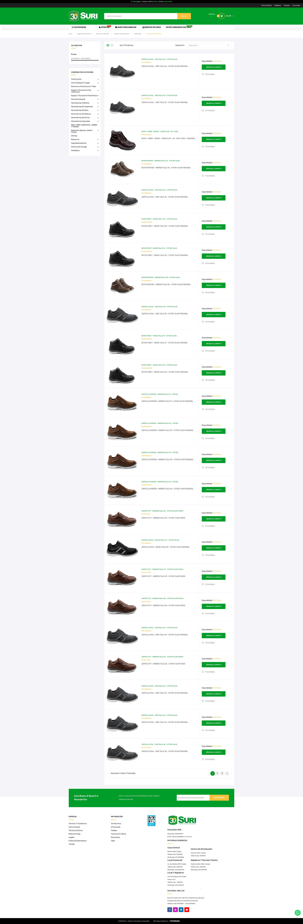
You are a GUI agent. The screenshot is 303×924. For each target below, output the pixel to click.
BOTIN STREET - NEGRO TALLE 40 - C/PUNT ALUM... (160, 365)
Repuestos (75, 140)
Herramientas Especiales (80, 121)
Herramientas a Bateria (80, 103)
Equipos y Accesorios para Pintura (84, 96)
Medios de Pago (74, 834)
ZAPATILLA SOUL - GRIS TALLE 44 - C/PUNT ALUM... (160, 628)
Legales (71, 837)
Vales (113, 841)
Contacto (287, 5)
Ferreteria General (78, 99)
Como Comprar (74, 827)
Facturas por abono (118, 834)
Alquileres (277, 5)
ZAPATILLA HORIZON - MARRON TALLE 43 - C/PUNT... (160, 452)
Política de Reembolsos (78, 841)
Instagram (175, 909)
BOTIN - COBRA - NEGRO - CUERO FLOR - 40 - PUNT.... (160, 131)
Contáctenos (116, 824)
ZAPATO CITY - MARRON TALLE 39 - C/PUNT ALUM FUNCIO (162, 569)
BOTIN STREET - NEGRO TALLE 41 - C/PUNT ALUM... (160, 336)
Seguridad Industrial (78, 143)
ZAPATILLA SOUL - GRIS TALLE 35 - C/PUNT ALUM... (160, 95)
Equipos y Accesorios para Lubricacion (81, 91)
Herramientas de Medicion (81, 114)
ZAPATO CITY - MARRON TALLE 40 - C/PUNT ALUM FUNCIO (162, 511)
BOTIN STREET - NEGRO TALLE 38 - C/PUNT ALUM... (160, 219)
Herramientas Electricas (80, 118)
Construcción (76, 79)
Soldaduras (75, 151)
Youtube (186, 909)
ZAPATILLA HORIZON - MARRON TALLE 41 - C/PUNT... (160, 394)
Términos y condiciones (78, 824)
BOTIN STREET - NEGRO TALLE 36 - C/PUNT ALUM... (160, 248)
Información (115, 827)
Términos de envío (76, 830)
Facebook (169, 909)
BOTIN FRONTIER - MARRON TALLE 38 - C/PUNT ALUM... (161, 277)
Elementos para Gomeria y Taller (83, 87)
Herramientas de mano (79, 110)
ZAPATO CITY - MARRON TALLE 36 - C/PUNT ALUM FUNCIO (162, 657)
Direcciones (115, 837)
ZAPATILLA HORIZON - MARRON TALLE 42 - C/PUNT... (160, 423)
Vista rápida (210, 74)
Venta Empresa (266, 5)
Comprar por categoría (82, 72)
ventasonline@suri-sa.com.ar (182, 836)
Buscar (184, 16)
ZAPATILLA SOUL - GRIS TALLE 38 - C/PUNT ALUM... (160, 307)
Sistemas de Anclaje (79, 147)
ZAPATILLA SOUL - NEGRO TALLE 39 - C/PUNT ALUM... (161, 540)
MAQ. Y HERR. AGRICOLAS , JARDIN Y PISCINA (84, 126)
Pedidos (114, 830)
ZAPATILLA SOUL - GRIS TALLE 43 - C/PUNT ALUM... (160, 686)
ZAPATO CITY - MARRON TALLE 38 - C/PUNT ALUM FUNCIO (162, 598)
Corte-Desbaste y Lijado (80, 83)
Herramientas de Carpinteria (82, 107)
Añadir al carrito (213, 67)
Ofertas (74, 136)
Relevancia (209, 45)
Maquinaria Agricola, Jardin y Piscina (82, 131)
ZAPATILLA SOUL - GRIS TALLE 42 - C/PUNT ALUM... (160, 715)
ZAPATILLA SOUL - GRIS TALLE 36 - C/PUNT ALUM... (160, 59)
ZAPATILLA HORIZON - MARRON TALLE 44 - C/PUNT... (160, 482)
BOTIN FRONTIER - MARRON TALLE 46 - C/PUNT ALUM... (161, 161)
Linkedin (181, 909)
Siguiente (227, 773)
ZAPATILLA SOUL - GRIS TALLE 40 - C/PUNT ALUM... (160, 744)
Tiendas (72, 844)
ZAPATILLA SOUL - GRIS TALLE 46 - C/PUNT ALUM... (160, 190)
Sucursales (296, 5)
